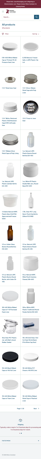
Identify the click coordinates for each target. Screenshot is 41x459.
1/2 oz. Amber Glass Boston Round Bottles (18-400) (9, 246)
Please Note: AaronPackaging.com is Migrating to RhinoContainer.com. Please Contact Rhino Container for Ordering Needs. (20, 4)
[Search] (36, 17)
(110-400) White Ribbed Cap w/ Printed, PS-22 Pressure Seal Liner (9, 60)
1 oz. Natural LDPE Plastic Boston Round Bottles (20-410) (29, 153)
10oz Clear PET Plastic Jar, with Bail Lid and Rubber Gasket (9, 340)
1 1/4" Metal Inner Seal (9, 88)
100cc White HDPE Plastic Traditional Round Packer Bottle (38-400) (30, 309)
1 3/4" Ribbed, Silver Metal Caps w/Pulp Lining (10, 152)
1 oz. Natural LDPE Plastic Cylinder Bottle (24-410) (9, 183)
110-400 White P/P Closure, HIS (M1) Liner (29, 369)
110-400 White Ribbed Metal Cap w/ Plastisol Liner (29, 398)
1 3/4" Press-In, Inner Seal (29, 119)
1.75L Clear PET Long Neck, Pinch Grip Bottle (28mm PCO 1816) (30, 214)
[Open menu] (3, 11)
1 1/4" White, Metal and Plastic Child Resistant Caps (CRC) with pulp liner (9, 121)
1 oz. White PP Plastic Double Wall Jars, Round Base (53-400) (30, 183)
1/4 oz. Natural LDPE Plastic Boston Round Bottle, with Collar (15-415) (9, 278)
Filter (7, 34)
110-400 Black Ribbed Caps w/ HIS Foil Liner (9, 369)
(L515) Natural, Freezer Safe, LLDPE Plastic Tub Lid (30, 60)
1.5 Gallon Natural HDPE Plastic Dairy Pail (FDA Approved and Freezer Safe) (9, 215)
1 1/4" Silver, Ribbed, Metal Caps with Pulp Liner (29, 90)
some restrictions (26, 429)
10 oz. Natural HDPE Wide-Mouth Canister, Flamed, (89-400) (29, 277)
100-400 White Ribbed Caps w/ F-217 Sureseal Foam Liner (9, 309)
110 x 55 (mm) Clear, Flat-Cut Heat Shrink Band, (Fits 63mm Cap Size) (30, 340)
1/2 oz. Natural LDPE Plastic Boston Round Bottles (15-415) (29, 246)
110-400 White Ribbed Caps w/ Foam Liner (9, 397)
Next (35, 408)
